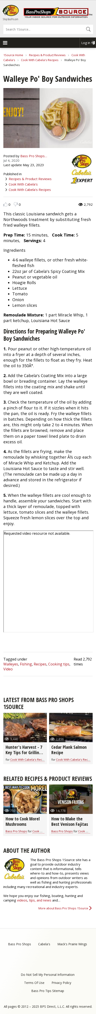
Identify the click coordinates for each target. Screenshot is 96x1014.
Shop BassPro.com (10, 19)
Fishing (26, 664)
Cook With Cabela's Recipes (39, 60)
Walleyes (10, 664)
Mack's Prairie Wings (72, 944)
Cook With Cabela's (23, 184)
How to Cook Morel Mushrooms (23, 821)
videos (22, 900)
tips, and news (40, 900)
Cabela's (44, 944)
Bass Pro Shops (16, 831)
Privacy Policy (61, 983)
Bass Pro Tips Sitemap (47, 991)
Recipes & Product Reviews (47, 55)
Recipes (40, 664)
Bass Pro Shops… (33, 156)
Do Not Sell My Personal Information (48, 974)
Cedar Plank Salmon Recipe (69, 750)
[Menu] (5, 43)
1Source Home (13, 55)
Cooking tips (58, 664)
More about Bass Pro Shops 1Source (63, 908)
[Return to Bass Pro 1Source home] (58, 16)
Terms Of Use (34, 983)
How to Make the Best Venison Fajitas (69, 821)
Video (8, 669)
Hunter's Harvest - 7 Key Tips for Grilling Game (24, 752)
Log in (85, 43)
